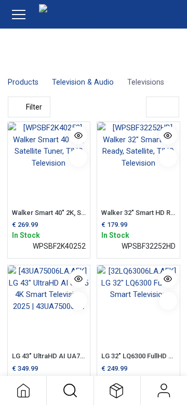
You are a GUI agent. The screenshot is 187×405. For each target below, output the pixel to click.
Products (23, 82)
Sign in (164, 390)
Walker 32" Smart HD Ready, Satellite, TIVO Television (138, 213)
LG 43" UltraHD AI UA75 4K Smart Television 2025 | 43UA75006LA (49, 356)
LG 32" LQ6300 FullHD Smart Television (138, 356)
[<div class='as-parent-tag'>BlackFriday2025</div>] (168, 301)
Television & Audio (83, 82)
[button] (70, 390)
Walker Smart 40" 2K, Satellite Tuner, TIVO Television (49, 213)
